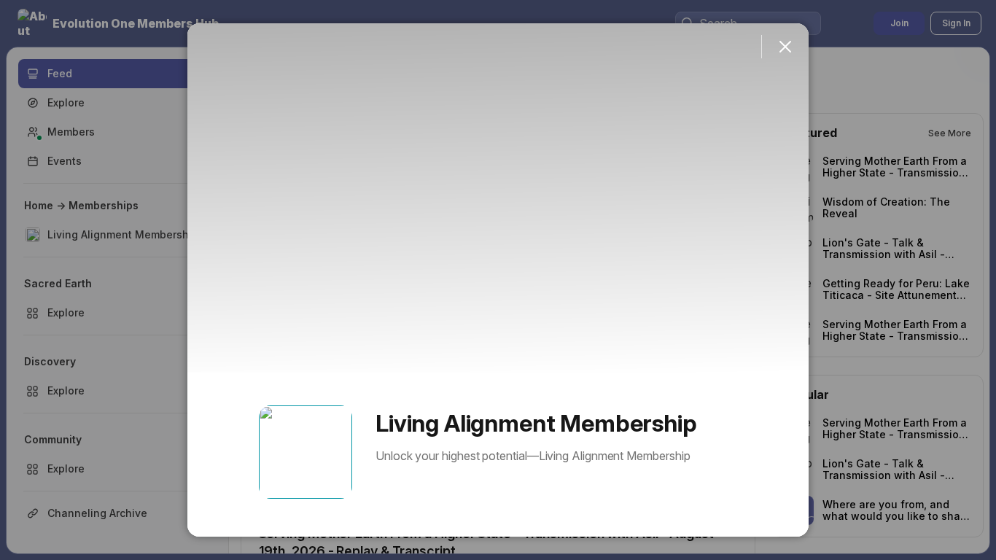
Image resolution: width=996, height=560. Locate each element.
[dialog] (498, 280)
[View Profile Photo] (305, 452)
